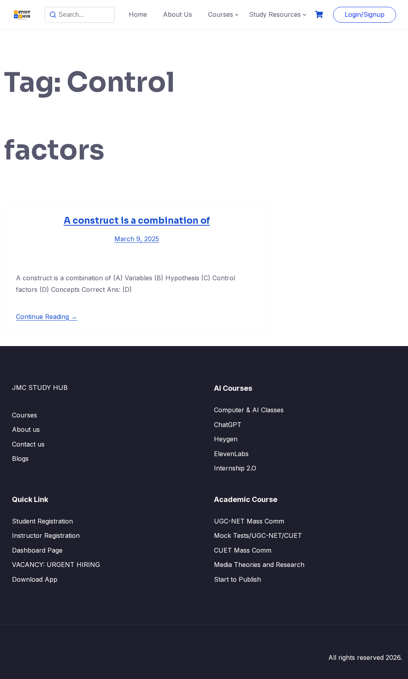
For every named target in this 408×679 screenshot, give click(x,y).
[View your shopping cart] (320, 14)
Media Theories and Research (259, 565)
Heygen (225, 439)
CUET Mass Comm (242, 550)
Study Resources (275, 14)
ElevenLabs (231, 454)
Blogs (20, 459)
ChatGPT (227, 425)
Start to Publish (237, 579)
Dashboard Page (37, 550)
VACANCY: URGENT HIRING (56, 565)
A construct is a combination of (137, 220)
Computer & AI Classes (249, 410)
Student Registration (42, 521)
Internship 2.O (235, 468)
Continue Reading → (46, 317)
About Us (177, 14)
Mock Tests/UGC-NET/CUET (258, 535)
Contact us (28, 444)
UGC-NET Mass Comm (249, 521)
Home (138, 14)
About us (26, 429)
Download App (34, 579)
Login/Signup (364, 14)
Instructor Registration (46, 535)
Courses (220, 14)
